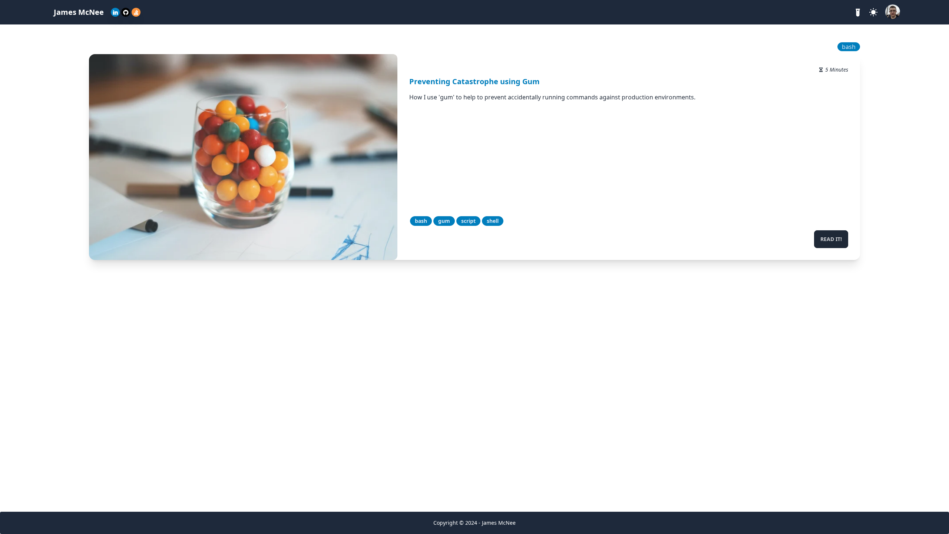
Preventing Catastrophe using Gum (474, 81)
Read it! (831, 239)
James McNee (79, 12)
